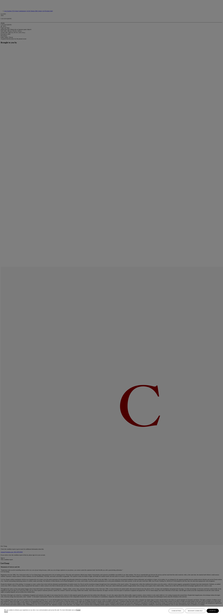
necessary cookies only (195, 610)
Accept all (212, 610)
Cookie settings (176, 610)
